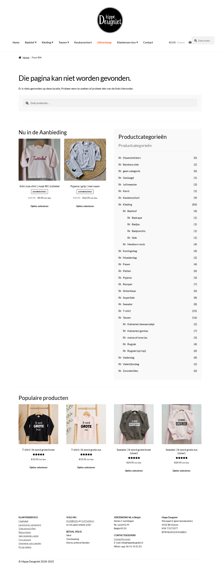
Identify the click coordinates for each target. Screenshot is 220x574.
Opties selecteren (85, 206)
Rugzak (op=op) (136, 350)
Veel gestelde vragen (29, 535)
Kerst (126, 191)
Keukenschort (131, 197)
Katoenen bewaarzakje (140, 324)
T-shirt (127, 310)
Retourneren (25, 532)
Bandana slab (131, 164)
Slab (134, 237)
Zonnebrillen (130, 370)
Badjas (136, 224)
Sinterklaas (129, 290)
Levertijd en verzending (30, 524)
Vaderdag (128, 357)
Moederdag (130, 257)
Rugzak (131, 344)
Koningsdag (130, 250)
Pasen (126, 264)
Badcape (137, 217)
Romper (127, 284)
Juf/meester (130, 184)
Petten (127, 270)
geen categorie (131, 171)
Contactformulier (122, 539)
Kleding (127, 204)
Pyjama (127, 277)
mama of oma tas (137, 337)
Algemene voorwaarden (30, 543)
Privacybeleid (25, 547)
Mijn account (25, 539)
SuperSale (129, 297)
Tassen (127, 317)
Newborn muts (136, 244)
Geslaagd (128, 177)
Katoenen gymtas (137, 330)
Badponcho (138, 230)
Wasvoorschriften (27, 528)
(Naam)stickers (132, 157)
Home (26, 57)
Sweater (128, 304)
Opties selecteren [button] (39, 206)
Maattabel (23, 521)
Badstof (132, 211)
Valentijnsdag (131, 364)
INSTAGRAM (87, 521)
